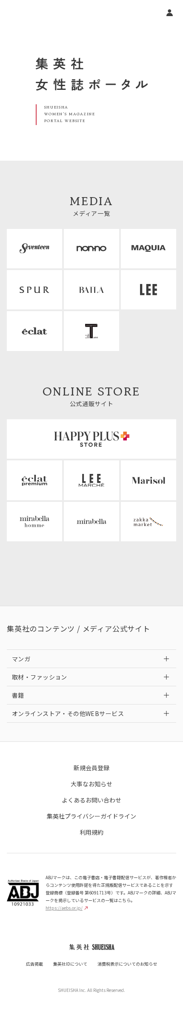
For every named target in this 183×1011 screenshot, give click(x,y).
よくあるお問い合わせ (91, 800)
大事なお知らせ (91, 784)
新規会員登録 (91, 767)
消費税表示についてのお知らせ (127, 964)
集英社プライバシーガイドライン (91, 816)
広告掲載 (34, 964)
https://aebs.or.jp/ (64, 908)
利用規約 (91, 832)
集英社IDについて (70, 964)
